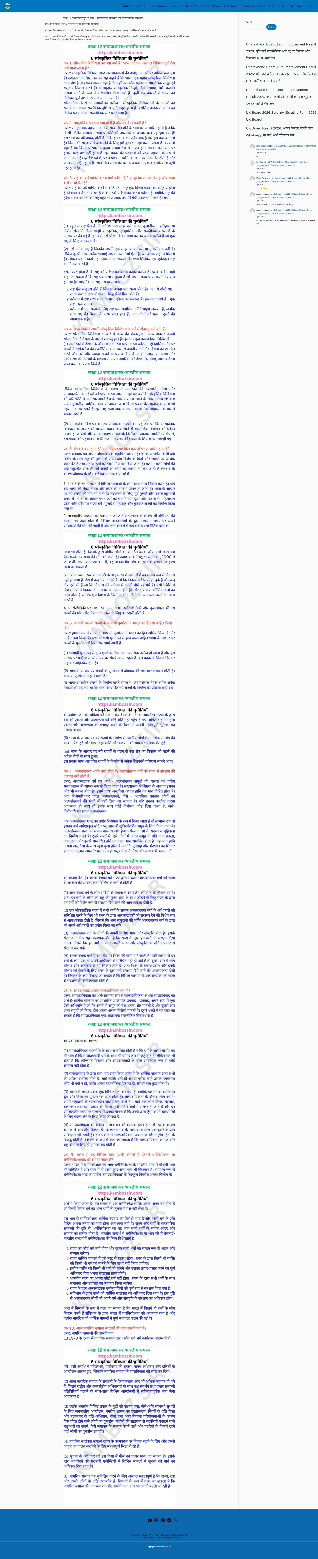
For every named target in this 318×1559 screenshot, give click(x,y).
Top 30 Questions (231, 6)
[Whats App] (176, 1520)
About (144, 1535)
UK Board (205, 6)
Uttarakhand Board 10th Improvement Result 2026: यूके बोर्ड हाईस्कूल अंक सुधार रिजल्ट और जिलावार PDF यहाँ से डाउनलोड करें (282, 74)
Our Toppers (273, 6)
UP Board (216, 6)
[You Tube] (150, 1520)
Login (309, 6)
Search (249, 22)
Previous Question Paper (254, 6)
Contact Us (136, 1535)
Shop (299, 6)
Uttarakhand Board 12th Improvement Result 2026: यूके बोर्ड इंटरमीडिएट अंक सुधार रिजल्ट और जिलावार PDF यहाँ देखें (281, 51)
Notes (173, 6)
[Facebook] (156, 1520)
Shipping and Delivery (170, 1538)
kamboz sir (261, 162)
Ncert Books (141, 6)
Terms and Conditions (152, 1538)
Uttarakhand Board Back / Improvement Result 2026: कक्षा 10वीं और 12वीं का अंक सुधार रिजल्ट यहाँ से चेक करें (278, 97)
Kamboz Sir (127, 6)
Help (284, 6)
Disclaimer (165, 1535)
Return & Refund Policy (180, 1535)
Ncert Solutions (158, 6)
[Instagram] (163, 1520)
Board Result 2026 (189, 6)
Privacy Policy (154, 1535)
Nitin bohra (261, 146)
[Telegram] (169, 1520)
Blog (291, 6)
